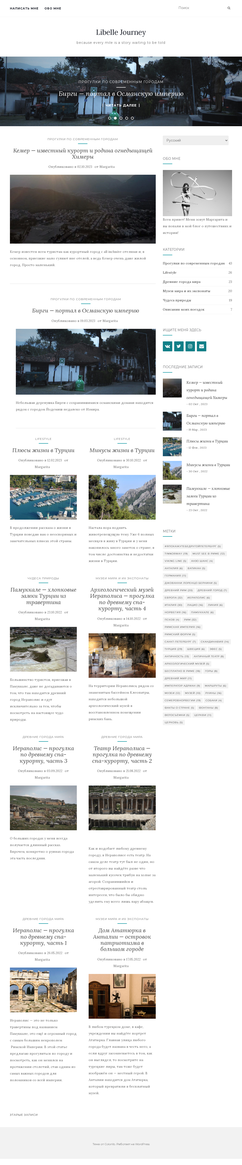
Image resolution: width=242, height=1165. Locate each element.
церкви (203, 715)
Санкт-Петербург (180, 641)
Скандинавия (215, 641)
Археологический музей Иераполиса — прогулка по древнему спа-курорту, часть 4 (122, 599)
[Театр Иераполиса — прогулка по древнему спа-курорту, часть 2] (122, 808)
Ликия (215, 605)
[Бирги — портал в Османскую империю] (86, 362)
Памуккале (202, 612)
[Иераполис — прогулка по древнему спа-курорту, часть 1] (43, 990)
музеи (172, 693)
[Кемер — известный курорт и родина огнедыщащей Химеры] (83, 209)
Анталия (174, 568)
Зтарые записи (24, 1114)
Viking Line (175, 560)
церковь (174, 722)
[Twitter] (179, 346)
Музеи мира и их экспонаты (122, 578)
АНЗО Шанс (202, 560)
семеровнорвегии (183, 700)
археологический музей (187, 663)
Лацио (195, 605)
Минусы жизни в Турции (122, 450)
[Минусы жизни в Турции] (122, 497)
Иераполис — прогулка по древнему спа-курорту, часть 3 (43, 754)
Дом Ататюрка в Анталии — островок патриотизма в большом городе (122, 940)
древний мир (178, 678)
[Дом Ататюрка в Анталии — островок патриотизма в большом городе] (122, 996)
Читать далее (121, 105)
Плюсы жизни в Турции (43, 450)
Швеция (196, 649)
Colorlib (109, 1144)
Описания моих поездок (183, 309)
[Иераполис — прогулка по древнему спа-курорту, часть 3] (43, 808)
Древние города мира (43, 737)
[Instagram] (190, 346)
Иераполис (198, 597)
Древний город (212, 590)
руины (213, 693)
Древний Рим (179, 590)
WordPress (142, 1144)
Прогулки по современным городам (121, 82)
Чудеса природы (43, 578)
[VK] (167, 346)
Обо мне (52, 8)
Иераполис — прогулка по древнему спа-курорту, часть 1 (43, 936)
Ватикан (196, 568)
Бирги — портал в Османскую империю (85, 310)
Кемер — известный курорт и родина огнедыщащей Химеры (82, 153)
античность (177, 656)
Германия (175, 575)
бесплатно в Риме (182, 671)
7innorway (176, 553)
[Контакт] (201, 346)
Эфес (216, 649)
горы (211, 671)
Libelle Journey (121, 32)
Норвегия (175, 612)
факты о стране (179, 707)
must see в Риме (209, 553)
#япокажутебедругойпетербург (193, 546)
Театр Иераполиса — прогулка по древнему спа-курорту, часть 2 (122, 754)
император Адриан (182, 685)
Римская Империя (183, 627)
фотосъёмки (177, 715)
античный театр (209, 656)
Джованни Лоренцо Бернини (191, 583)
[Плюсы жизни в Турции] (43, 497)
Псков (172, 619)
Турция (173, 649)
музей (193, 693)
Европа (174, 597)
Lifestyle (43, 439)
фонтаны (208, 707)
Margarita (107, 167)
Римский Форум (180, 634)
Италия (173, 605)
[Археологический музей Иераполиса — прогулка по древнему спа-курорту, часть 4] (122, 655)
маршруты (215, 685)
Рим (190, 619)
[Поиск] (229, 8)
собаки (214, 700)
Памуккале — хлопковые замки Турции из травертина (43, 596)
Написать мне (24, 8)
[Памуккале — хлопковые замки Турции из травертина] (43, 649)
